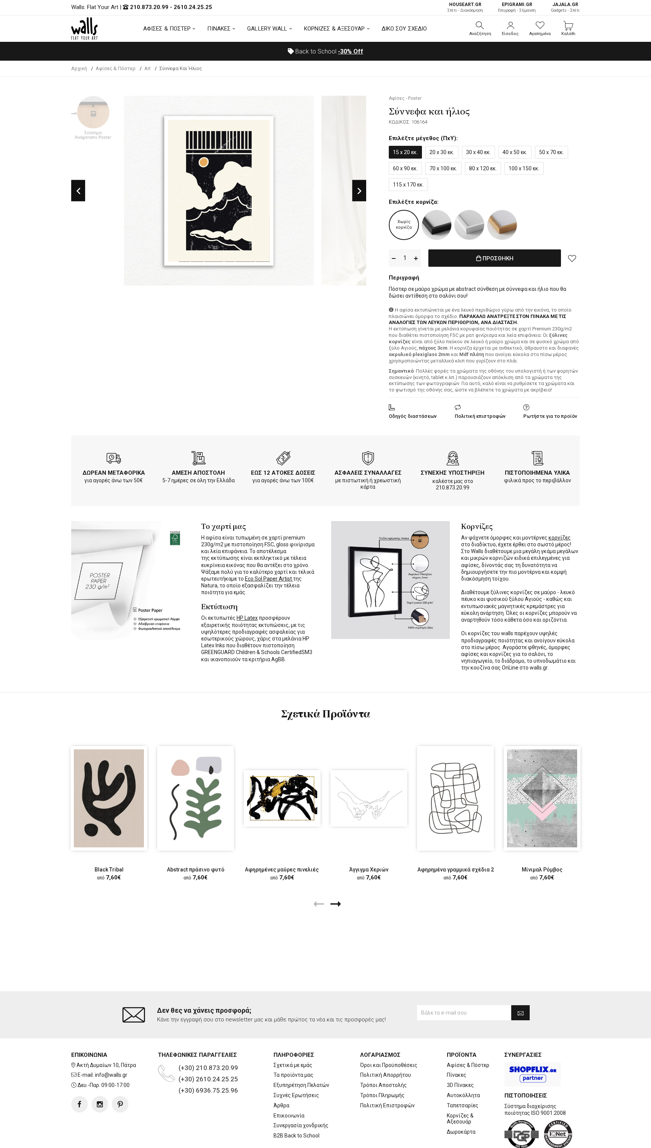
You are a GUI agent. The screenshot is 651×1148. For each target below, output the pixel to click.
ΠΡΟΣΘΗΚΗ (497, 258)
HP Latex (247, 618)
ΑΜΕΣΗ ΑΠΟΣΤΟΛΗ (198, 472)
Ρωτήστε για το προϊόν (550, 416)
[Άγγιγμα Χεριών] (368, 798)
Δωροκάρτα (461, 1132)
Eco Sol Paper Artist (269, 579)
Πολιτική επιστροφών (480, 416)
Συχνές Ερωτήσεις (296, 1095)
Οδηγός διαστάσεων (413, 416)
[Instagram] (100, 1104)
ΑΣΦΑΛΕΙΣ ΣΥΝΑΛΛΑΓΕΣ (368, 472)
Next (359, 191)
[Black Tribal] (108, 798)
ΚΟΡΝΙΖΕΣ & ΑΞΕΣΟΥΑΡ (334, 28)
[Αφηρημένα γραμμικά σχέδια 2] (455, 798)
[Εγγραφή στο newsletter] (520, 1012)
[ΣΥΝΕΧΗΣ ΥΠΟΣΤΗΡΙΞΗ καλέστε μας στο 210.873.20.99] (453, 459)
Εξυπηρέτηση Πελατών (301, 1085)
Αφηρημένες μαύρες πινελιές (282, 870)
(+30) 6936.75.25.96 (208, 1090)
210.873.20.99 (149, 7)
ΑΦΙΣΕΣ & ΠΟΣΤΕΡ (167, 28)
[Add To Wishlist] (572, 258)
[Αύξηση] (416, 258)
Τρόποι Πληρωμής (382, 1095)
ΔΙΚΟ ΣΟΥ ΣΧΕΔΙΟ (404, 28)
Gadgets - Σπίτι (565, 7)
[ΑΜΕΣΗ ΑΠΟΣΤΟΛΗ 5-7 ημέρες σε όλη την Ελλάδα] (198, 459)
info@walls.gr (111, 1075)
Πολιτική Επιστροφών (387, 1105)
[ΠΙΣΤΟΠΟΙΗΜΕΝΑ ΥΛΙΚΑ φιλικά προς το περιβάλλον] (537, 459)
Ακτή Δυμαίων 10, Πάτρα (106, 1065)
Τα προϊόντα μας (293, 1075)
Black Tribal (109, 870)
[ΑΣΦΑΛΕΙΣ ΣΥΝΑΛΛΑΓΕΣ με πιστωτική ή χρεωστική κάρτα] (368, 459)
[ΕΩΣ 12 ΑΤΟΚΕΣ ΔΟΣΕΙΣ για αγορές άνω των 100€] (283, 459)
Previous (78, 191)
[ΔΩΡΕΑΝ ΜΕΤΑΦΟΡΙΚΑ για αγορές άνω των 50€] (114, 459)
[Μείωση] (394, 258)
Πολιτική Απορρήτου (385, 1075)
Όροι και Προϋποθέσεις (388, 1065)
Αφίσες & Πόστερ (468, 1065)
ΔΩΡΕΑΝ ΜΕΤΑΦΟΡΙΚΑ (114, 472)
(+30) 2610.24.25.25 (208, 1079)
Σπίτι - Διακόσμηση (465, 7)
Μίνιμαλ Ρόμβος (542, 870)
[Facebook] (79, 1104)
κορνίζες (560, 538)
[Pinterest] (120, 1104)
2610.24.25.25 (193, 7)
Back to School (328, 51)
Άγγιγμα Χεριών (368, 870)
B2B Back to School (296, 1136)
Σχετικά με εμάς (293, 1065)
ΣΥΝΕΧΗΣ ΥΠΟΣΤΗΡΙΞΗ (452, 472)
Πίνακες (456, 1075)
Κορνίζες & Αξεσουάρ (460, 1119)
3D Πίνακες (460, 1085)
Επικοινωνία (289, 1116)
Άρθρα (281, 1105)
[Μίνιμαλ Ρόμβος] (542, 798)
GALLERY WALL (267, 28)
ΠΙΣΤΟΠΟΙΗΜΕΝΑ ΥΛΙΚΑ (537, 472)
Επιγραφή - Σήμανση (517, 7)
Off (350, 51)
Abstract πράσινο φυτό (196, 870)
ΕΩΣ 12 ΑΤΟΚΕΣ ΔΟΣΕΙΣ (283, 472)
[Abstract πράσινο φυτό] (195, 798)
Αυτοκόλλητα (463, 1095)
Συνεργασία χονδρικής (301, 1125)
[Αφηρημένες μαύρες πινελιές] (282, 798)
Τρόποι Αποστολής (383, 1085)
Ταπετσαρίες (462, 1105)
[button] (480, 29)
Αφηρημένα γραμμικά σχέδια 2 (455, 870)
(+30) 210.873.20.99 (208, 1068)
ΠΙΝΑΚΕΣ (219, 28)
